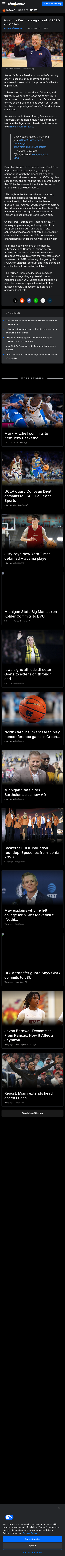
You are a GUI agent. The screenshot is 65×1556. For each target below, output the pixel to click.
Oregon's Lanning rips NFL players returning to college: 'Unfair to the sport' (29, 339)
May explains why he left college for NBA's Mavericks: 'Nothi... (29, 915)
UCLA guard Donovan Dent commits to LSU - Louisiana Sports (28, 496)
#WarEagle (19, 143)
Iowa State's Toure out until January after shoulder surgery (31, 348)
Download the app (52, 3)
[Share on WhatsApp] (36, 300)
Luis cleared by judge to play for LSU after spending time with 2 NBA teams (32, 331)
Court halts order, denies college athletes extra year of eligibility (32, 356)
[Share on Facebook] (29, 300)
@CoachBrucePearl (29, 139)
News (34, 10)
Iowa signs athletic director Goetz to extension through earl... (28, 674)
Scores (23, 10)
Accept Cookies (32, 1539)
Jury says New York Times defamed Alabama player (27, 556)
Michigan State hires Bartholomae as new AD (25, 792)
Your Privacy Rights (32, 1552)
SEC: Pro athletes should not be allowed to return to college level (31, 322)
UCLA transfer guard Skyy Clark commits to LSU (32, 975)
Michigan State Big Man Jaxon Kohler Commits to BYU (30, 613)
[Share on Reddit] (22, 300)
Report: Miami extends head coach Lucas (28, 1095)
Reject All (32, 1545)
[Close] (59, 1508)
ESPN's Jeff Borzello (21, 126)
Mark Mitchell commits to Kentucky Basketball (26, 435)
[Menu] (4, 3)
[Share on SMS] (49, 300)
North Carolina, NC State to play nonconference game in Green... (32, 734)
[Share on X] (15, 300)
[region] (32, 1530)
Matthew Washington (13, 28)
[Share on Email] (43, 300)
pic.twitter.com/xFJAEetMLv (29, 146)
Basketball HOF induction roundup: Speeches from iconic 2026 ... (31, 852)
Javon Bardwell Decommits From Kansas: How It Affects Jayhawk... (29, 1035)
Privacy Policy (30, 1533)
